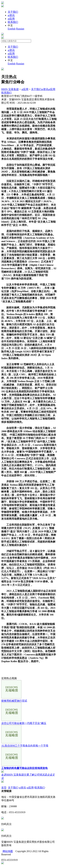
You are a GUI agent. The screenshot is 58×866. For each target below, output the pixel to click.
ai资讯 (11, 15)
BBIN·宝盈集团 (10, 89)
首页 (3, 787)
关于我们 (13, 11)
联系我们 (13, 22)
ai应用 (11, 18)
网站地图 (8, 851)
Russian (20, 28)
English (11, 28)
